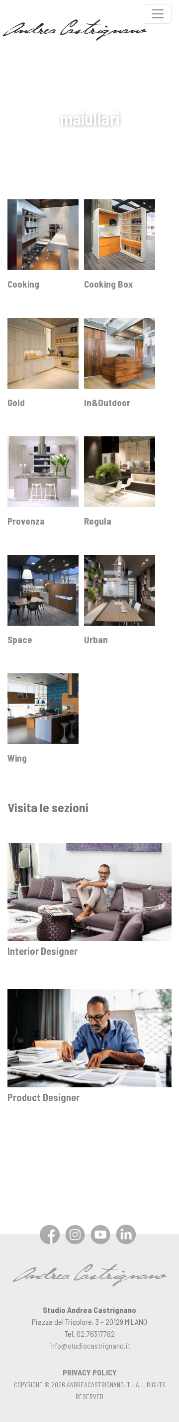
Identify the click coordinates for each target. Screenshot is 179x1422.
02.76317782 (96, 1333)
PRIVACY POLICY (90, 1372)
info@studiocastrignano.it (89, 1345)
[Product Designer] (89, 1037)
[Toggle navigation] (158, 14)
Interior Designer (42, 951)
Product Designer (43, 1097)
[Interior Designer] (89, 890)
